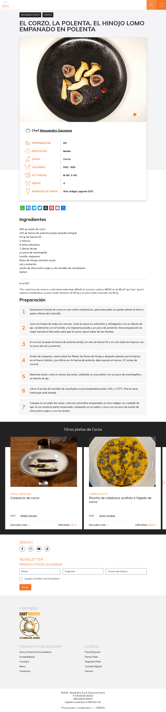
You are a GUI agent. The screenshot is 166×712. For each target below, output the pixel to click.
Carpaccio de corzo (24, 498)
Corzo (48, 14)
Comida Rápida (93, 666)
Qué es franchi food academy (35, 652)
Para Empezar (93, 652)
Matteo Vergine (29, 515)
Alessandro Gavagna (56, 130)
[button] (161, 5)
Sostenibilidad (27, 656)
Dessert (89, 671)
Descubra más (19, 524)
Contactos (24, 671)
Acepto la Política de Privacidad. (42, 578)
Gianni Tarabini (107, 515)
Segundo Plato (30, 14)
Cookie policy (84, 707)
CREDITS (100, 707)
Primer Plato (91, 656)
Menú (22, 666)
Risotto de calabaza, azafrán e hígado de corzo (120, 500)
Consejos (24, 661)
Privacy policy (68, 707)
